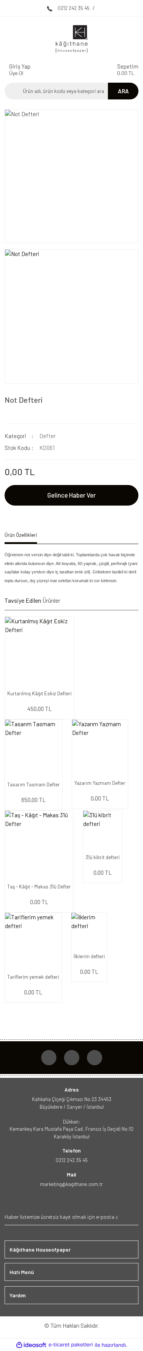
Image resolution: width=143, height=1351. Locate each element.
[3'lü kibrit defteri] (102, 830)
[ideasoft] (31, 1345)
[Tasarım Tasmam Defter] (33, 748)
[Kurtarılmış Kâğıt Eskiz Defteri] (39, 651)
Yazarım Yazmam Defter (99, 783)
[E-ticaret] (70, 1345)
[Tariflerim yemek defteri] (33, 941)
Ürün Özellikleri (21, 535)
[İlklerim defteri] (89, 931)
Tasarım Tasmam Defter (33, 784)
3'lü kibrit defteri (102, 857)
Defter (48, 435)
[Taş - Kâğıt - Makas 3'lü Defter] (39, 845)
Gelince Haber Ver (71, 495)
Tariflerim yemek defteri (33, 977)
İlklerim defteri (89, 956)
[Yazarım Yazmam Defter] (100, 747)
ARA (123, 91)
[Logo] (71, 39)
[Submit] (131, 1217)
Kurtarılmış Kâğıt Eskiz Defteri (39, 693)
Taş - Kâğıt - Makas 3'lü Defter (39, 887)
